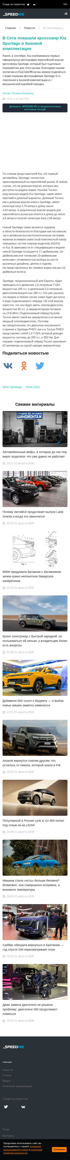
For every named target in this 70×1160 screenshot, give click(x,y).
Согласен (59, 1149)
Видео (7, 1080)
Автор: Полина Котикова (18, 93)
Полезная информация (17, 1086)
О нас (6, 1129)
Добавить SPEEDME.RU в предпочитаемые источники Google (35, 108)
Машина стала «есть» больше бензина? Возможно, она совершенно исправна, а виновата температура (31, 885)
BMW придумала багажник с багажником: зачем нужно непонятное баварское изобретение (32, 576)
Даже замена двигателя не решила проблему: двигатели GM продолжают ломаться (30, 1009)
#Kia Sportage (12, 387)
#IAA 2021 (33, 387)
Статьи (7, 1075)
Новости (8, 1070)
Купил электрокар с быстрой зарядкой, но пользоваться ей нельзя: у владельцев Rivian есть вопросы (35, 641)
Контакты (8, 1135)
